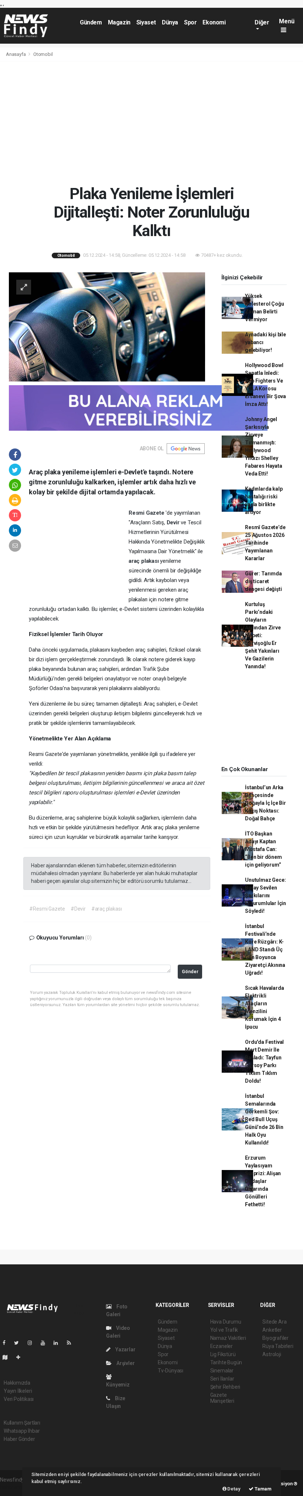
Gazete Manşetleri (222, 1398)
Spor (190, 22)
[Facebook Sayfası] (7, 1343)
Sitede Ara (274, 1322)
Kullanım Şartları (22, 1423)
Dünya (170, 22)
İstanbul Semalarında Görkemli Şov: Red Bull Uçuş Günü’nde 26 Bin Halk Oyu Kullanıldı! (264, 1119)
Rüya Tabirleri (277, 1346)
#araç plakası (106, 909)
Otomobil (42, 54)
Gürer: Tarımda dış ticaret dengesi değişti (263, 581)
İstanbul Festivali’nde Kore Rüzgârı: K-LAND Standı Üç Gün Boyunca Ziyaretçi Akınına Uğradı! (265, 949)
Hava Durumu (225, 1322)
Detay (234, 1489)
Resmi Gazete (147, 513)
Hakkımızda (17, 1383)
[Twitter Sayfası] (19, 1343)
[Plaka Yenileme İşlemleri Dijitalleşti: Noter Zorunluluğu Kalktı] (107, 326)
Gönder (190, 971)
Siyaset (146, 22)
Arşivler (125, 1363)
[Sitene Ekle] (21, 1357)
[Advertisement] (151, 123)
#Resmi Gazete (47, 909)
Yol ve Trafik (224, 1330)
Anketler (272, 1330)
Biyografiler (275, 1338)
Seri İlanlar (222, 1379)
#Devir (78, 909)
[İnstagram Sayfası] (33, 1343)
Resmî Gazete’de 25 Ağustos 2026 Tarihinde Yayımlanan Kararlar (265, 542)
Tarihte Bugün (226, 1362)
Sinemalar (222, 1371)
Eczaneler (221, 1346)
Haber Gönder (19, 1439)
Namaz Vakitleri (228, 1338)
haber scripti (14, 1487)
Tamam (262, 1489)
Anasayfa (16, 54)
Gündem (91, 22)
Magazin (119, 22)
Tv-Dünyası (170, 1371)
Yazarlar (124, 1349)
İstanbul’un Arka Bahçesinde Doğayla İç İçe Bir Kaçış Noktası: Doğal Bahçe (265, 802)
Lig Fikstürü (223, 1354)
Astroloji (271, 1354)
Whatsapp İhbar (22, 1431)
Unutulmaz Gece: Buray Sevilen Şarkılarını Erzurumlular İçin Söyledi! (265, 895)
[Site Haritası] (8, 1357)
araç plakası (144, 561)
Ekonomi (213, 22)
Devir (174, 522)
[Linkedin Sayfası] (59, 1343)
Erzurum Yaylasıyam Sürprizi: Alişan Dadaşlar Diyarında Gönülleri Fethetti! (263, 1181)
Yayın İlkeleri (18, 1391)
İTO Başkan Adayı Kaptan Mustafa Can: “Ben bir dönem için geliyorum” (263, 849)
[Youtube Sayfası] (46, 1343)
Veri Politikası (19, 1399)
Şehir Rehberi (225, 1387)
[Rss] (72, 1343)
